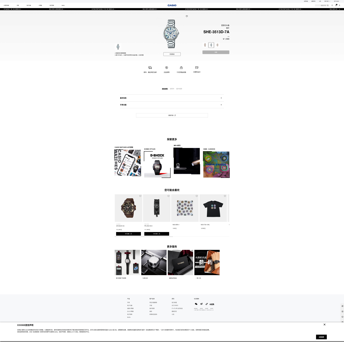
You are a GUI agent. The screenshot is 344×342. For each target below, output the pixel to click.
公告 (320, 1)
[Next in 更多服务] (228, 266)
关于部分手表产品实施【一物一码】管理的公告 (91, 9)
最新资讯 (313, 1)
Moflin (63, 5)
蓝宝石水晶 (225, 25)
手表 (18, 5)
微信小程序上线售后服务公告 (44, 9)
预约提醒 (127, 234)
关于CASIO (336, 1)
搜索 (327, 5)
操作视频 (179, 89)
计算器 (40, 5)
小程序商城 (6, 5)
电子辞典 (52, 5)
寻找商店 (172, 54)
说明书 (172, 89)
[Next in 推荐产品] (228, 216)
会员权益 (306, 1)
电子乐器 (29, 5)
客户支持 (327, 1)
